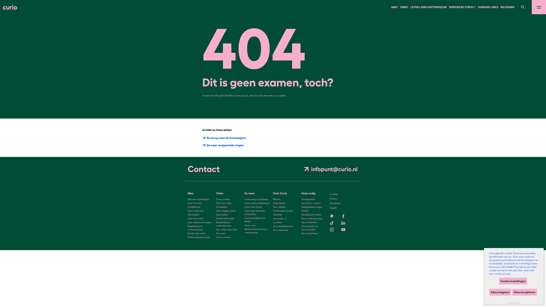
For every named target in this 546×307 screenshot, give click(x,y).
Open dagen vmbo (226, 210)
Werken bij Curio (461, 7)
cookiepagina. (513, 303)
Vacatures (278, 218)
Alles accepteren (524, 292)
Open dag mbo (196, 210)
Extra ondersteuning (311, 218)
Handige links (488, 7)
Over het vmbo (224, 203)
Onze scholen (223, 199)
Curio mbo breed (253, 207)
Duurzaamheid (280, 230)
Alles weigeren (500, 292)
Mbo (394, 7)
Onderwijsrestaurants (199, 237)
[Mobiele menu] (539, 7)
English (333, 208)
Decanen (221, 233)
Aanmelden (193, 214)
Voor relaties (279, 207)
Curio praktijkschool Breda (255, 220)
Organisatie (279, 203)
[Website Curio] (10, 7)
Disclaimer (335, 203)
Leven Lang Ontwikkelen (428, 7)
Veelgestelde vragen (311, 207)
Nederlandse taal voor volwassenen (256, 231)
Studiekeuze (194, 207)
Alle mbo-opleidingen (198, 199)
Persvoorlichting (309, 233)
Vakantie (277, 214)
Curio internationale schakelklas (255, 212)
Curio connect (223, 237)
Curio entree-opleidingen (257, 203)
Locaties (277, 222)
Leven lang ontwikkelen (256, 199)
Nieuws (276, 199)
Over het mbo (195, 203)
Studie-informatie (196, 233)
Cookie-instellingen (513, 281)
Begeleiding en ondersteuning (195, 228)
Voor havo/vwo (195, 218)
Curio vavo (250, 225)
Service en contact (311, 203)
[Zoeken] (522, 6)
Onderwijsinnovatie (283, 210)
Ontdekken (221, 207)
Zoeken (305, 210)
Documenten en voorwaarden (309, 228)
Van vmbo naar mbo (226, 229)
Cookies (334, 194)
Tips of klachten (309, 222)
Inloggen (507, 7)
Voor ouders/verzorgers (200, 222)
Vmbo (404, 7)
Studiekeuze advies (311, 214)
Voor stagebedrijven (283, 226)
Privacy (333, 198)
